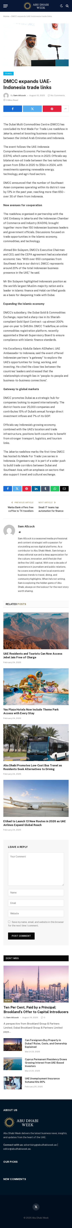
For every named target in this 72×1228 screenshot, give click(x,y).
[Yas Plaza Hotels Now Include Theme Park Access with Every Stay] (36, 686)
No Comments (58, 95)
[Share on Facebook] (12, 109)
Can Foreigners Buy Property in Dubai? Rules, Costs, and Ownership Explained (46, 1043)
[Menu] (5, 6)
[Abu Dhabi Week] (36, 6)
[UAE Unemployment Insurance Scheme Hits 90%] (13, 1083)
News (8, 1001)
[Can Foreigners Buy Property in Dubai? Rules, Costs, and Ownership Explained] (13, 1044)
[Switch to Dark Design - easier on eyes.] (61, 5)
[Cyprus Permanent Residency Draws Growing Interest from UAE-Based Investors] (13, 1063)
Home (6, 16)
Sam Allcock (19, 95)
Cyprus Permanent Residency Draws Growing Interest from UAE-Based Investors (46, 1062)
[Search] (67, 6)
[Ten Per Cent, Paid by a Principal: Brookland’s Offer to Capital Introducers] (36, 984)
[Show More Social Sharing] (65, 109)
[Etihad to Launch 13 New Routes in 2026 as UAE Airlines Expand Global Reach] (36, 798)
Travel (8, 74)
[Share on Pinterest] (52, 109)
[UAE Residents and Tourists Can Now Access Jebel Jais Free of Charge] (36, 630)
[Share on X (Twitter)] (32, 109)
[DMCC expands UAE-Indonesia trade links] (36, 44)
